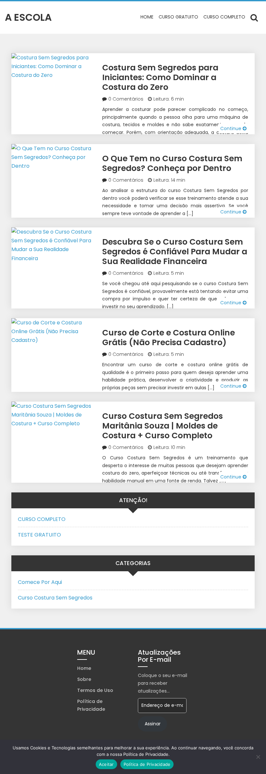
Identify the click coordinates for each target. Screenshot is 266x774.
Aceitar (106, 764)
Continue (231, 128)
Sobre (84, 679)
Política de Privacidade (91, 705)
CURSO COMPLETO (224, 17)
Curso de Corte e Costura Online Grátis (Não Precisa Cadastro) (168, 337)
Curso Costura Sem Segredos (55, 597)
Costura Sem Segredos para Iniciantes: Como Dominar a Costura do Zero (160, 77)
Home (84, 668)
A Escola (28, 17)
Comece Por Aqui (40, 582)
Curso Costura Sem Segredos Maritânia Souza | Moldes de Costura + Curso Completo (162, 425)
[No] (258, 757)
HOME (146, 17)
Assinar (153, 723)
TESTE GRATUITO (39, 534)
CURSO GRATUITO (178, 17)
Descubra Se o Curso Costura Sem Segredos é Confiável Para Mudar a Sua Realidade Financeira (174, 251)
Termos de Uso (95, 690)
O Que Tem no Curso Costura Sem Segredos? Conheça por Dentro (172, 163)
